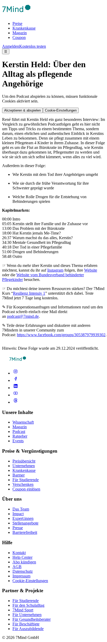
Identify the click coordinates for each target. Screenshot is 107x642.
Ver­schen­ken (23, 484)
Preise (17, 23)
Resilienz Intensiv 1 (29, 293)
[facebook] (15, 380)
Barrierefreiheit (24, 532)
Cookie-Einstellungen (61, 110)
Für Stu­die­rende (25, 600)
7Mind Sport (22, 610)
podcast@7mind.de (23, 316)
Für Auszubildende (28, 628)
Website (90, 270)
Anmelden (10, 46)
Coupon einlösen (26, 489)
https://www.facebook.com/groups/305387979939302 (61, 335)
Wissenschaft (23, 422)
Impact (18, 514)
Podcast (18, 431)
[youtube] (15, 395)
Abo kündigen (24, 562)
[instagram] (15, 373)
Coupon (19, 37)
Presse (17, 528)
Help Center (22, 557)
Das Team (20, 509)
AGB (17, 566)
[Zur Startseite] (16, 14)
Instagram (55, 270)
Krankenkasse (24, 28)
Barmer (18, 475)
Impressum (21, 576)
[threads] (15, 402)
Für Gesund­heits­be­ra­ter (31, 619)
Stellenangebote (25, 523)
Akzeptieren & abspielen (22, 110)
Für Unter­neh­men (27, 614)
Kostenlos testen (32, 46)
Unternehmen (23, 466)
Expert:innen (23, 518)
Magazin (19, 33)
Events (18, 441)
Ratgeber (19, 436)
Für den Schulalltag (28, 605)
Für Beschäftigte (25, 624)
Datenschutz (22, 571)
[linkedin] (15, 387)
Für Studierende (25, 480)
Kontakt (19, 552)
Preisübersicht (23, 461)
